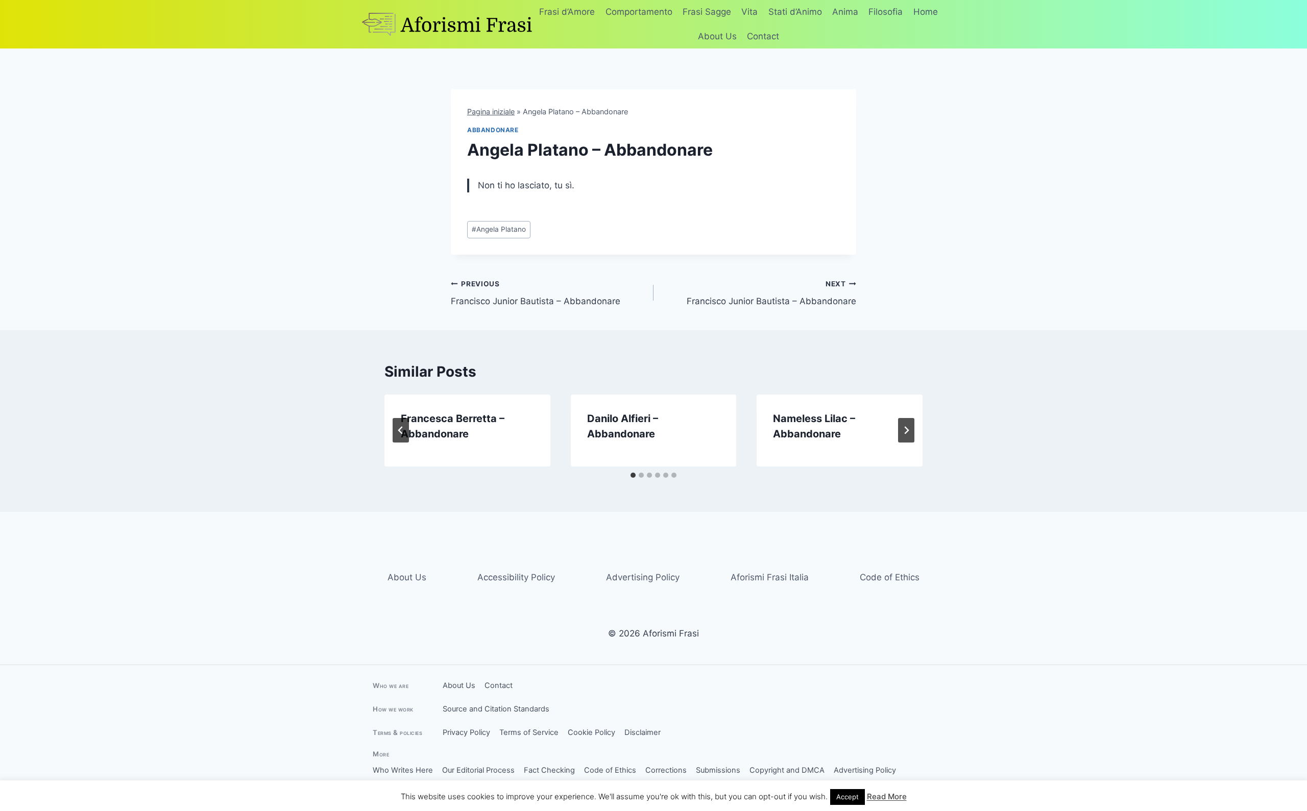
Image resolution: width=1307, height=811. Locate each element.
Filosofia (885, 12)
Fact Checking (549, 770)
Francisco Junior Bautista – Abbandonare (535, 293)
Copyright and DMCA (787, 770)
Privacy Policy (466, 732)
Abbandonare (493, 130)
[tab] (633, 475)
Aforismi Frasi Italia (770, 577)
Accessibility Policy (516, 577)
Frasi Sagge (707, 12)
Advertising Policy (643, 577)
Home (925, 12)
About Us (717, 36)
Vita (749, 12)
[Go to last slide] (401, 430)
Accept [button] (847, 797)
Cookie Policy (591, 732)
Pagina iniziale (491, 111)
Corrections (666, 770)
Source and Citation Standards (496, 709)
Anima (845, 12)
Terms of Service (529, 732)
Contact (763, 36)
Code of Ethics (889, 577)
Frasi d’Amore (567, 12)
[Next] (906, 430)
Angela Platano (499, 229)
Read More (887, 796)
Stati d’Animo (795, 12)
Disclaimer (642, 732)
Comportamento (639, 12)
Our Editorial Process (478, 770)
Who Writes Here (403, 770)
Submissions (718, 770)
